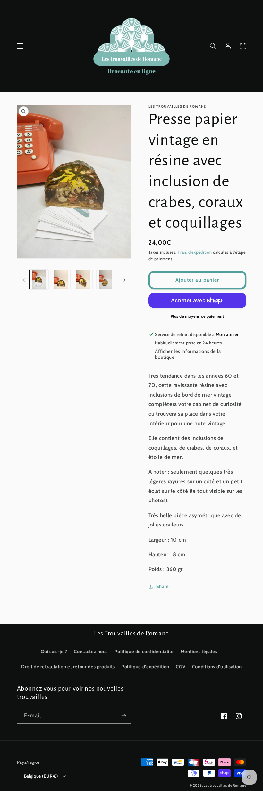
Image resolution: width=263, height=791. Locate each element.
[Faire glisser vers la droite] (124, 279)
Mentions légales (199, 651)
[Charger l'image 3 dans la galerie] (83, 279)
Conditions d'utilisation (217, 666)
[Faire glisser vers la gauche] (24, 279)
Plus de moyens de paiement (197, 316)
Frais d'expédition (195, 252)
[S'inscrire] (123, 716)
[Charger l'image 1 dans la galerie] (38, 279)
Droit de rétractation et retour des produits (68, 666)
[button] (20, 45)
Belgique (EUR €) (41, 775)
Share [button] (162, 586)
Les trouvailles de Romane (225, 785)
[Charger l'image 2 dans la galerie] (61, 279)
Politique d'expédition (145, 666)
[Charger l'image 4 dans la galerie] (105, 279)
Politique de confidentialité (144, 651)
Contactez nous (91, 651)
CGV (180, 666)
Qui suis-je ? (54, 651)
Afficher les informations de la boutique (188, 354)
